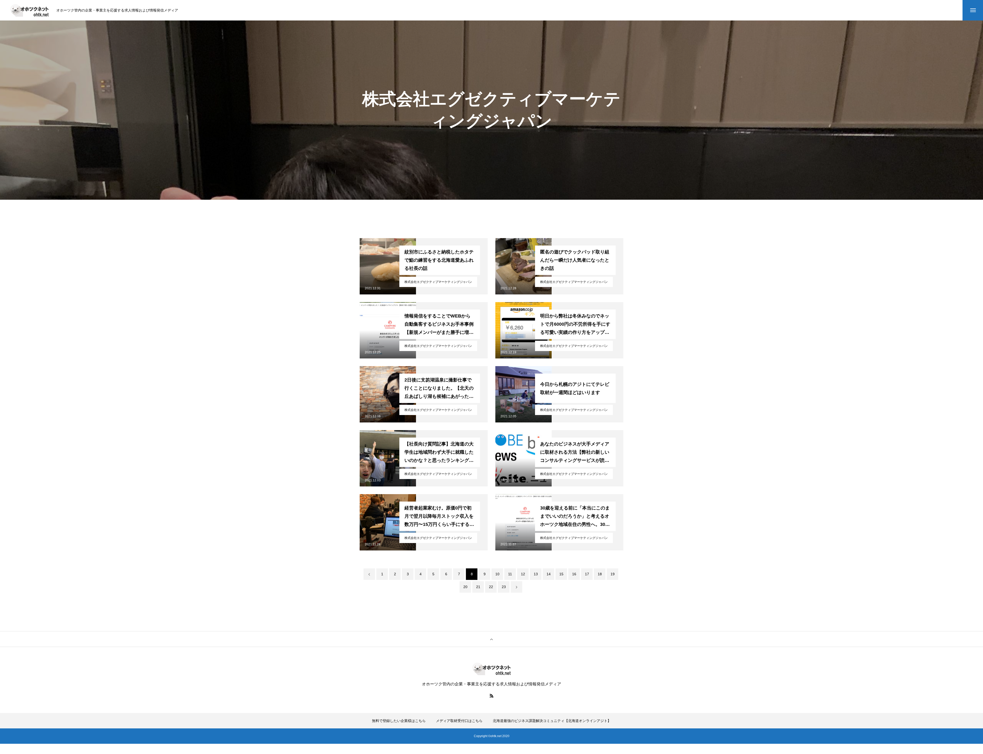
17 (587, 574)
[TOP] (491, 639)
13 (536, 574)
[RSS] (491, 695)
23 (504, 587)
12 (523, 574)
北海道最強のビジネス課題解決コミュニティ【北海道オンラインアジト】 (552, 721)
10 (497, 574)
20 (465, 587)
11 (510, 574)
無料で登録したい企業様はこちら (399, 721)
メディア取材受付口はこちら (459, 721)
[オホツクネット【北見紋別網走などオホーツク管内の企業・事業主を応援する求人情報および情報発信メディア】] (29, 10)
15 (561, 574)
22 (491, 587)
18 (600, 574)
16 (574, 574)
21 (478, 587)
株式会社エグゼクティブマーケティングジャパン (438, 282)
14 (549, 574)
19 (613, 574)
